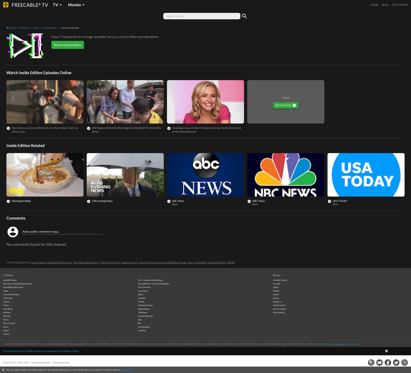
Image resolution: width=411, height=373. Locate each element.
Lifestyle (7, 316)
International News (11, 294)
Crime (6, 305)
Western (7, 312)
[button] (401, 179)
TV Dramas (8, 298)
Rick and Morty (216, 262)
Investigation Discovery (13, 287)
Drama (276, 294)
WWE (231, 262)
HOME (374, 4)
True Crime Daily (109, 262)
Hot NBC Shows (10, 280)
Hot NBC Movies (280, 280)
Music (6, 327)
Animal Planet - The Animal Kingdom (153, 283)
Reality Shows (144, 309)
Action (276, 287)
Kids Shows (8, 309)
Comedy (141, 298)
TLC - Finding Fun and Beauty (150, 280)
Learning (142, 330)
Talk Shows (142, 312)
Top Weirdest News (85, 262)
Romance (277, 301)
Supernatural (129, 262)
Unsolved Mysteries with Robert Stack (162, 262)
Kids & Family (9, 323)
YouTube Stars (144, 327)
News (5, 291)
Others (6, 334)
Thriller (141, 301)
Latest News (38, 262)
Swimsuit (200, 262)
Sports (141, 294)
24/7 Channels (144, 287)
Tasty (191, 262)
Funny (6, 319)
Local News (143, 291)
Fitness (6, 330)
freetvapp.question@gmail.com (344, 343)
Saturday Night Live (59, 262)
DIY (139, 323)
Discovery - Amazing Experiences (17, 283)
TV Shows (8, 275)
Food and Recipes (145, 316)
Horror (6, 301)
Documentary (279, 312)
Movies (276, 275)
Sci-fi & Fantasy (279, 309)
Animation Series (145, 305)
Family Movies (279, 305)
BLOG (385, 4)
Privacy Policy (126, 369)
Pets (140, 319)
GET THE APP (400, 4)
